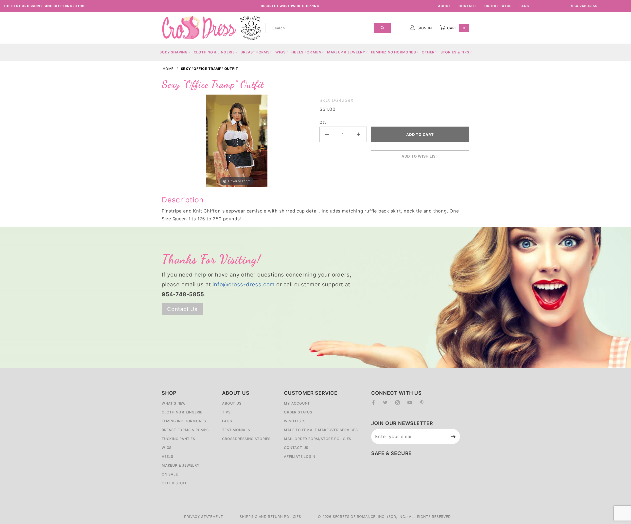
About (444, 6)
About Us (231, 403)
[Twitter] (387, 404)
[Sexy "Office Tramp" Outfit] (236, 140)
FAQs (524, 6)
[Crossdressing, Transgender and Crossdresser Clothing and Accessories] (199, 27)
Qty (322, 122)
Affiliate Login (299, 456)
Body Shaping (173, 52)
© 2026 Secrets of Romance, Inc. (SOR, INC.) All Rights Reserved (384, 516)
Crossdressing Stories (246, 439)
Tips (226, 412)
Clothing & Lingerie (214, 52)
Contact (467, 6)
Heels (167, 456)
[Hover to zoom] (236, 140)
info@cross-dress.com (243, 284)
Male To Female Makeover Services (321, 430)
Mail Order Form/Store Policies (317, 439)
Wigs (280, 52)
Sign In (424, 28)
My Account (297, 403)
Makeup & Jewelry (346, 52)
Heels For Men (306, 52)
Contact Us (182, 309)
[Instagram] (399, 404)
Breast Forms (255, 52)
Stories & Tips (454, 52)
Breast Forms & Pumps (185, 430)
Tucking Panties (178, 439)
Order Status (498, 6)
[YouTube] (411, 404)
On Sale (170, 474)
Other (428, 52)
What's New (174, 403)
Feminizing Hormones (393, 52)
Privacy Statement (203, 516)
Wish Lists (295, 421)
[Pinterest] (424, 404)
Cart (455, 28)
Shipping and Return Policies (270, 516)
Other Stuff (174, 483)
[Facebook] (375, 404)
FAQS (227, 421)
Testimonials (236, 430)
